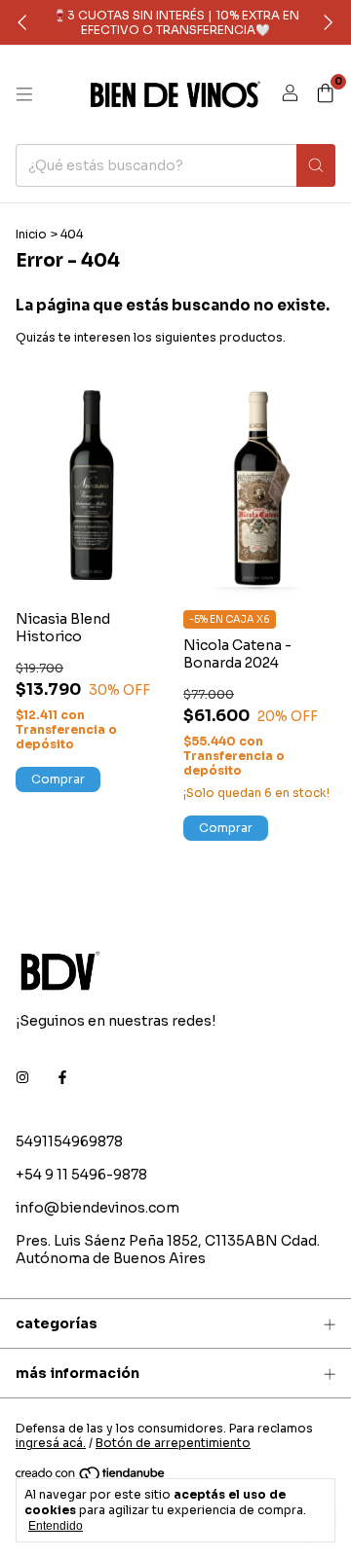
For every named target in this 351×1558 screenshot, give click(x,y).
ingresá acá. (51, 1442)
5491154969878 (69, 1141)
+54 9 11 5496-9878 (81, 1174)
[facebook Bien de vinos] (62, 1077)
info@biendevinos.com (97, 1207)
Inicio (31, 234)
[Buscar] (315, 165)
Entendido (55, 1526)
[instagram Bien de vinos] (22, 1077)
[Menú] (24, 94)
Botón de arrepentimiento (173, 1442)
